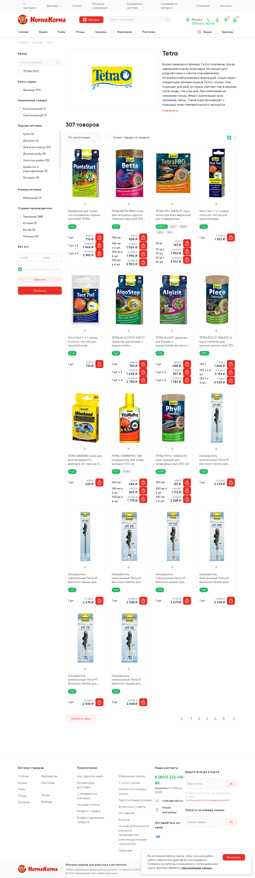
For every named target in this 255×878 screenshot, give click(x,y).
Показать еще (80, 718)
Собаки (23, 32)
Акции (207, 32)
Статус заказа (129, 783)
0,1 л (173, 226)
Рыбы (61, 32)
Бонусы (124, 819)
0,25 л (183, 226)
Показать (39, 290)
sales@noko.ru (172, 801)
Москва (197, 19)
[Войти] (217, 19)
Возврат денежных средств (90, 820)
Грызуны (101, 32)
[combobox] (84, 137)
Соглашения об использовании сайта (207, 800)
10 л (170, 232)
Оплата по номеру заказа (132, 791)
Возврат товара (89, 811)
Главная (23, 42)
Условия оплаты (88, 805)
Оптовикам (126, 813)
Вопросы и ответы (132, 807)
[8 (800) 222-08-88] (208, 19)
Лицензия (125, 850)
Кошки (43, 32)
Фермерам (124, 32)
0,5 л (160, 232)
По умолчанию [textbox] (79, 137)
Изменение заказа (132, 776)
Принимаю (234, 857)
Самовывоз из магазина (87, 796)
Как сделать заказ (90, 776)
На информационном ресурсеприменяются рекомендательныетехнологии (134, 835)
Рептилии (148, 32)
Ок (231, 822)
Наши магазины (169, 810)
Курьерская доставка (85, 785)
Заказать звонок (203, 22)
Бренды (227, 32)
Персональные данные (135, 800)
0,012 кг (162, 226)
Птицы (80, 32)
